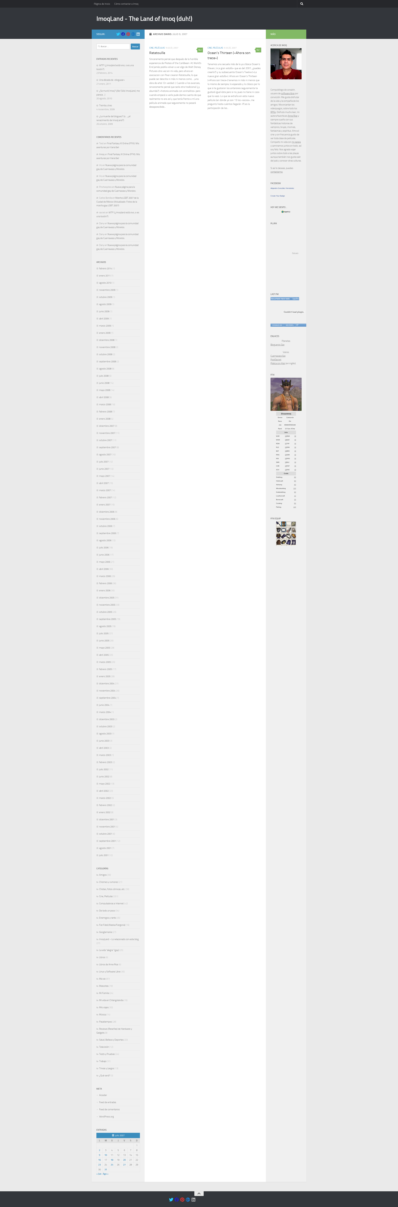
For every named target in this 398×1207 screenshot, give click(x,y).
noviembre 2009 (107, 290)
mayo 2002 (104, 783)
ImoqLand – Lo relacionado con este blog (119, 939)
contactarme (277, 171)
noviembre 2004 (107, 690)
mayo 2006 (104, 561)
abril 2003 (104, 748)
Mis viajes (104, 1007)
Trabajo (102, 1061)
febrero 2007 (105, 497)
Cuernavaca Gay (278, 356)
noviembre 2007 (107, 433)
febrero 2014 (105, 268)
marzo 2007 (105, 490)
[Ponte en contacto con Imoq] (286, 78)
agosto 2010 (105, 282)
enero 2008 (104, 418)
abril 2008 (104, 397)
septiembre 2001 (107, 841)
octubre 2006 (105, 526)
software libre (287, 93)
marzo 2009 (105, 325)
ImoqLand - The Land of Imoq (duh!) (144, 19)
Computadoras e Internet (111, 903)
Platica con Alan (278, 363)
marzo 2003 (105, 755)
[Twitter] (118, 34)
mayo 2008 (104, 390)
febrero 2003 (105, 762)
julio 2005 (104, 633)
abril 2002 (104, 790)
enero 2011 (104, 275)
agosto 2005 (105, 626)
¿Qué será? (104, 1075)
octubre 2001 (105, 833)
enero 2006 (104, 590)
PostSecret (276, 359)
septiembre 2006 (107, 533)
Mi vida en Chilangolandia (111, 1000)
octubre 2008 (105, 354)
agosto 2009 (105, 304)
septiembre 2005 (107, 619)
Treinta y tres (105, 105)
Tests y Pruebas (107, 1054)
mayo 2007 (104, 476)
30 (295, 499)
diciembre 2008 (106, 340)
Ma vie (102, 978)
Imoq (101, 154)
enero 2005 (104, 676)
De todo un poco (107, 910)
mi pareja (296, 142)
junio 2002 (104, 776)
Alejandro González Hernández (282, 188)
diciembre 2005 (106, 597)
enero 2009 (104, 333)
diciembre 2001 (106, 819)
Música (102, 1014)
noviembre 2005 (107, 604)
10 (105, 1155)
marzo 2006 (105, 576)
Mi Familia (104, 993)
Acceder (103, 1095)
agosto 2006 (105, 540)
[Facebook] (123, 34)
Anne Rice (292, 115)
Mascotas (104, 986)
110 (294, 488)
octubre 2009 (105, 297)
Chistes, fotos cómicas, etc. (112, 889)
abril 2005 (104, 655)
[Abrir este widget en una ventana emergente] (297, 325)
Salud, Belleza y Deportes (111, 1039)
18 (112, 1159)
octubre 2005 (105, 612)
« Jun (98, 1173)
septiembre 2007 (107, 447)
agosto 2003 (105, 733)
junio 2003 (104, 740)
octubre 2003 (105, 726)
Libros (102, 957)
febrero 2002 (105, 805)
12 (295, 496)
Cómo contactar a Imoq (126, 3)
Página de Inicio (102, 3)
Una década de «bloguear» (112, 80)
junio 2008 (104, 383)
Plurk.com (295, 253)
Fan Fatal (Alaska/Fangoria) (112, 925)
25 (112, 1164)
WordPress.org (106, 1116)
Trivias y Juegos (106, 1068)
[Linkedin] (138, 34)
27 (124, 1164)
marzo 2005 (105, 662)
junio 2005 (104, 640)
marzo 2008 (105, 404)
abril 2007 (104, 483)
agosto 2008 (105, 368)
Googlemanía (105, 932)
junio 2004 (104, 705)
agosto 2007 (105, 454)
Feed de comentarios (109, 1109)
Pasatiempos (105, 1021)
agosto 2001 (105, 848)
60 (295, 477)
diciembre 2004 (106, 683)
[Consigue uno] (277, 325)
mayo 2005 (104, 647)
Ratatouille (157, 53)
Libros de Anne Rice (108, 964)
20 (124, 1159)
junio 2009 (104, 311)
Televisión (104, 1047)
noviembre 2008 (107, 347)
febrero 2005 (105, 669)
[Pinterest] (128, 34)
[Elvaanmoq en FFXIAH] (286, 410)
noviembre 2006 (107, 519)
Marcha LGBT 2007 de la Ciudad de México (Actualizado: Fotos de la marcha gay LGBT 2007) (117, 201)
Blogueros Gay (278, 344)
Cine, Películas (157, 48)
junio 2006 (104, 554)
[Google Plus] (133, 34)
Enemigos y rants (107, 917)
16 (99, 1159)
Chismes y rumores (108, 882)
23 (99, 1164)
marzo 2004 (105, 712)
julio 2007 (104, 461)
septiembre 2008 (107, 361)
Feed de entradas (107, 1102)
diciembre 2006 (106, 511)
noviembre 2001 (107, 826)
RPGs (273, 112)
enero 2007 (104, 504)
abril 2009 (104, 318)
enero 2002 (104, 812)
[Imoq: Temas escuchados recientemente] (285, 298)
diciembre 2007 (106, 426)
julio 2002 (104, 769)
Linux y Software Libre (109, 971)
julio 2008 (104, 375)
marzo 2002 (105, 798)
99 (286, 436)
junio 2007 (104, 468)
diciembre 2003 (106, 719)
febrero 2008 (105, 411)
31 (105, 1169)
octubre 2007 (105, 440)
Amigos (103, 874)
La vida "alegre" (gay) (109, 950)
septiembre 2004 (107, 697)
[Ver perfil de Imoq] (289, 325)
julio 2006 (104, 547)
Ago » (106, 1173)
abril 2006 (104, 569)
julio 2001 (104, 855)
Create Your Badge (278, 196)
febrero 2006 (105, 583)
